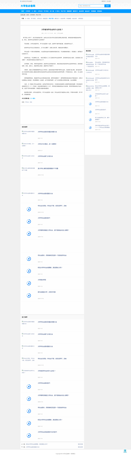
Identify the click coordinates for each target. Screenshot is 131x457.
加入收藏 (109, 1)
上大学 (28, 37)
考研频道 (93, 11)
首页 (22, 11)
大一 (29, 84)
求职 (25, 69)
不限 (23, 18)
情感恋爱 (69, 11)
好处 (31, 102)
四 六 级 (52, 11)
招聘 (24, 80)
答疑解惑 (68, 18)
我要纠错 (104, 1)
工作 (44, 69)
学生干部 (63, 11)
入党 (37, 57)
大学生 (32, 43)
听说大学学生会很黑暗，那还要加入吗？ (37, 444)
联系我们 (73, 453)
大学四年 (28, 11)
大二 (47, 57)
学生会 (27, 102)
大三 (50, 57)
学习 (41, 43)
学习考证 (46, 11)
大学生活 (40, 11)
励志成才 (87, 11)
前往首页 (80, 447)
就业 (31, 78)
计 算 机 (57, 11)
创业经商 (81, 11)
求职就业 (99, 11)
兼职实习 (75, 11)
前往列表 (80, 444)
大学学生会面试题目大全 (32, 447)
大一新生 (34, 11)
